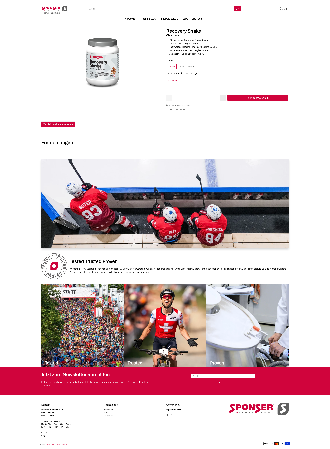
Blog (185, 19)
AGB (106, 412)
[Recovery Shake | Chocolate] (102, 60)
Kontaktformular (48, 433)
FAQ (43, 435)
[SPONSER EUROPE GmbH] (54, 9)
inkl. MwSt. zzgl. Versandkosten (178, 105)
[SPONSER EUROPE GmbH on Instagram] (171, 416)
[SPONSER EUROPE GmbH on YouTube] (175, 416)
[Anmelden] (281, 8)
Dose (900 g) (172, 80)
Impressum (108, 409)
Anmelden (223, 383)
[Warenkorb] (285, 8)
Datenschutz (109, 415)
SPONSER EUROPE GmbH (57, 444)
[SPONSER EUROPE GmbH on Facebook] (167, 416)
